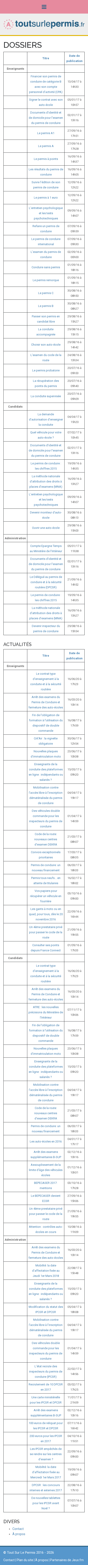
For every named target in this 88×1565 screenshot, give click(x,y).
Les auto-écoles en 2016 (46, 1141)
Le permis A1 (45, 133)
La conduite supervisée (46, 396)
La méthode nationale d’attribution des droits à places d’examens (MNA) (45, 481)
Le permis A (46, 146)
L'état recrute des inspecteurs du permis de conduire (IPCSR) (45, 1371)
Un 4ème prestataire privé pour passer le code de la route (45, 932)
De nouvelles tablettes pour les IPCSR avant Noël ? (45, 1503)
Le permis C (45, 293)
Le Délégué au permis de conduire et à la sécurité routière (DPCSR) (46, 582)
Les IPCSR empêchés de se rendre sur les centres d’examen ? (46, 1454)
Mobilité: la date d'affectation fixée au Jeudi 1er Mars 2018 (46, 1271)
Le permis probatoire (46, 370)
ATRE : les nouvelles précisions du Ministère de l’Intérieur (45, 1012)
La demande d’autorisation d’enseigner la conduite (46, 419)
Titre (45, 58)
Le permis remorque (46, 280)
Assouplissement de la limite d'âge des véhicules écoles (46, 1170)
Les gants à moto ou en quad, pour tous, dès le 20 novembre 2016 (46, 914)
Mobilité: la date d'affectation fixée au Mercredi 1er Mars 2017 (45, 1472)
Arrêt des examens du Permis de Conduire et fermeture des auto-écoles (45, 702)
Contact (18, 1529)
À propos (18, 1534)
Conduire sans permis (46, 267)
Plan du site (25, 1560)
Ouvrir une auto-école (46, 528)
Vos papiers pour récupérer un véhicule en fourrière (45, 896)
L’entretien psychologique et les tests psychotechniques (46, 213)
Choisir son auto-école (45, 344)
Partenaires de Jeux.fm (67, 1560)
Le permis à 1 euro (46, 197)
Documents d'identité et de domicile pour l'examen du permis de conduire (46, 118)
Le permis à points (46, 159)
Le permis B (45, 306)
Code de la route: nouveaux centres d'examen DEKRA (45, 839)
